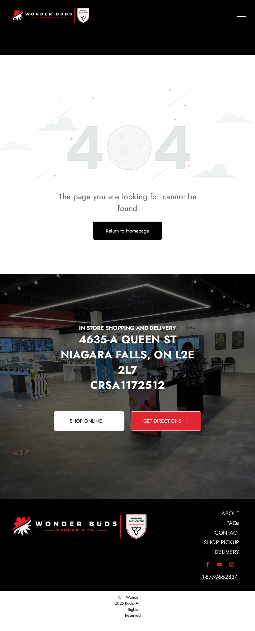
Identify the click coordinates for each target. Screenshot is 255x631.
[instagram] (231, 565)
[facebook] (207, 565)
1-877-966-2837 (219, 577)
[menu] (241, 16)
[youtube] (219, 565)
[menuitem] (194, 513)
